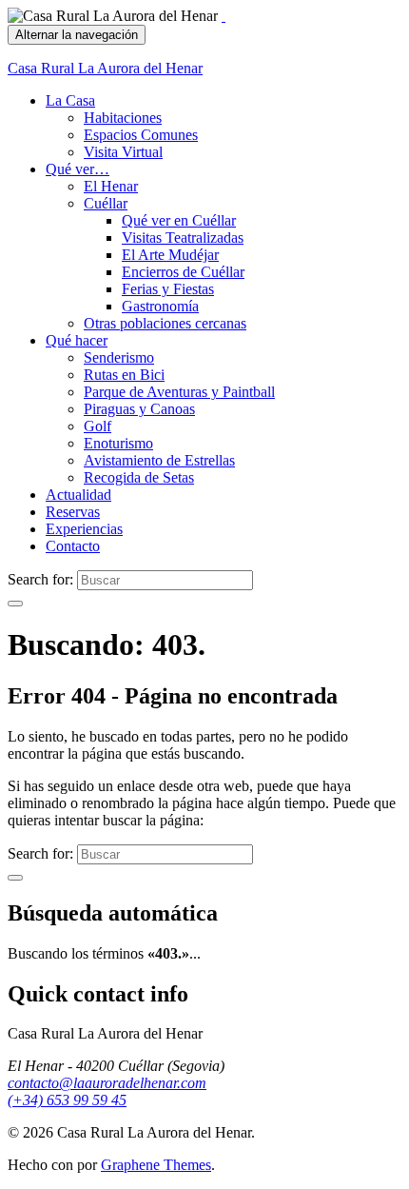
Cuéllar (105, 203)
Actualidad (78, 494)
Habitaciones (123, 117)
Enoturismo (118, 443)
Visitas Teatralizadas (182, 237)
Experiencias (84, 529)
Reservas (73, 512)
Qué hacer (76, 340)
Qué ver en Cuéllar (179, 220)
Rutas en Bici (124, 375)
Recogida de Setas (139, 477)
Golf (97, 426)
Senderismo (119, 357)
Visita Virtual (123, 152)
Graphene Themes (156, 1165)
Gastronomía (160, 306)
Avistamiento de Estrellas (159, 460)
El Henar (111, 186)
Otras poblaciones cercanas (165, 323)
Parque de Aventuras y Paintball (179, 392)
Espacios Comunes (141, 135)
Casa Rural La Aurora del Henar (105, 68)
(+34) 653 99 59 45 (67, 1100)
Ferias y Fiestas (168, 289)
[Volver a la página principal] (223, 16)
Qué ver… (77, 169)
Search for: (40, 579)
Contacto (73, 546)
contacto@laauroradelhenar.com (107, 1083)
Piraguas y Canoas (139, 409)
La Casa (70, 100)
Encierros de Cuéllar (183, 272)
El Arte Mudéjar (170, 255)
